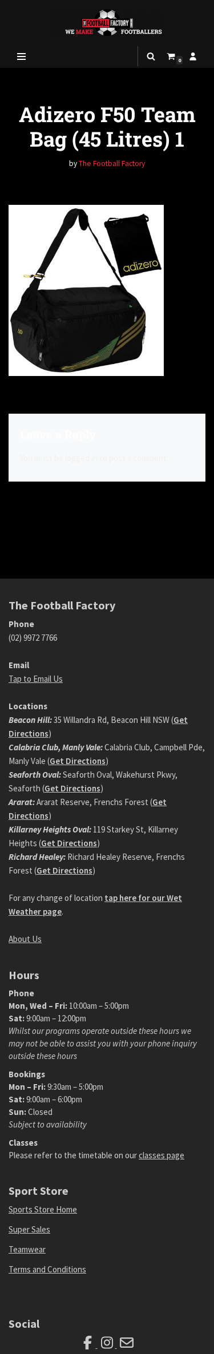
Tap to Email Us (36, 678)
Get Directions (78, 760)
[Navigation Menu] (21, 56)
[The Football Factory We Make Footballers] (107, 22)
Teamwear (27, 1249)
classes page (161, 1155)
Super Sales (29, 1229)
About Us (25, 938)
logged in (81, 457)
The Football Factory (112, 163)
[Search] (151, 56)
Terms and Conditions (47, 1269)
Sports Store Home (43, 1209)
